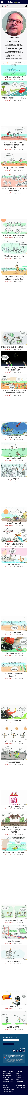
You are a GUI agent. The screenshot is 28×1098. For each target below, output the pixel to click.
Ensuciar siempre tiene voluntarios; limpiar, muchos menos (14, 829)
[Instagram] (23, 1050)
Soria (17, 1073)
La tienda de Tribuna (8, 1079)
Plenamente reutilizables (14, 235)
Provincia (18, 1075)
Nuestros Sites (7, 1075)
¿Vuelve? (14, 1006)
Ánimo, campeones (14, 762)
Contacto (5, 1077)
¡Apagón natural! (14, 523)
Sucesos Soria (19, 1079)
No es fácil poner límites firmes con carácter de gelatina (14, 144)
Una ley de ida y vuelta (14, 256)
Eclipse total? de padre (14, 168)
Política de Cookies (8, 1091)
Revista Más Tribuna (8, 1081)
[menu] (2, 2)
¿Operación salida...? (14, 653)
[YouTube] (20, 1050)
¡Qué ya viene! (14, 437)
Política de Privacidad (8, 1089)
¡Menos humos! (14, 458)
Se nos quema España (14, 806)
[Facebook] (13, 1050)
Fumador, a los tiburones (14, 852)
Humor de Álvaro (9, 79)
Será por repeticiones (14, 920)
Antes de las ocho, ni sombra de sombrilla (14, 189)
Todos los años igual (14, 721)
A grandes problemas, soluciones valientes (14, 277)
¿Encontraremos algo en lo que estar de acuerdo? (14, 391)
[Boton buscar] (2, 6)
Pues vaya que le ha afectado (14, 347)
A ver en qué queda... (14, 961)
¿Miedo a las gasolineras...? (14, 98)
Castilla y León (19, 1077)
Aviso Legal (6, 1087)
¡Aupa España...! (14, 1027)
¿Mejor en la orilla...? (14, 77)
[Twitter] (17, 1050)
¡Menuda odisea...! (14, 564)
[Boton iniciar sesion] (26, 6)
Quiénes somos (7, 1073)
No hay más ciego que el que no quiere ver (14, 368)
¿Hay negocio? (14, 478)
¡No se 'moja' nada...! (14, 632)
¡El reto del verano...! (14, 741)
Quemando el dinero (14, 544)
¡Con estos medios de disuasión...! (14, 674)
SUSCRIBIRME (8, 1044)
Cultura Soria (19, 1081)
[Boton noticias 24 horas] (7, 6)
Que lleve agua (14, 941)
